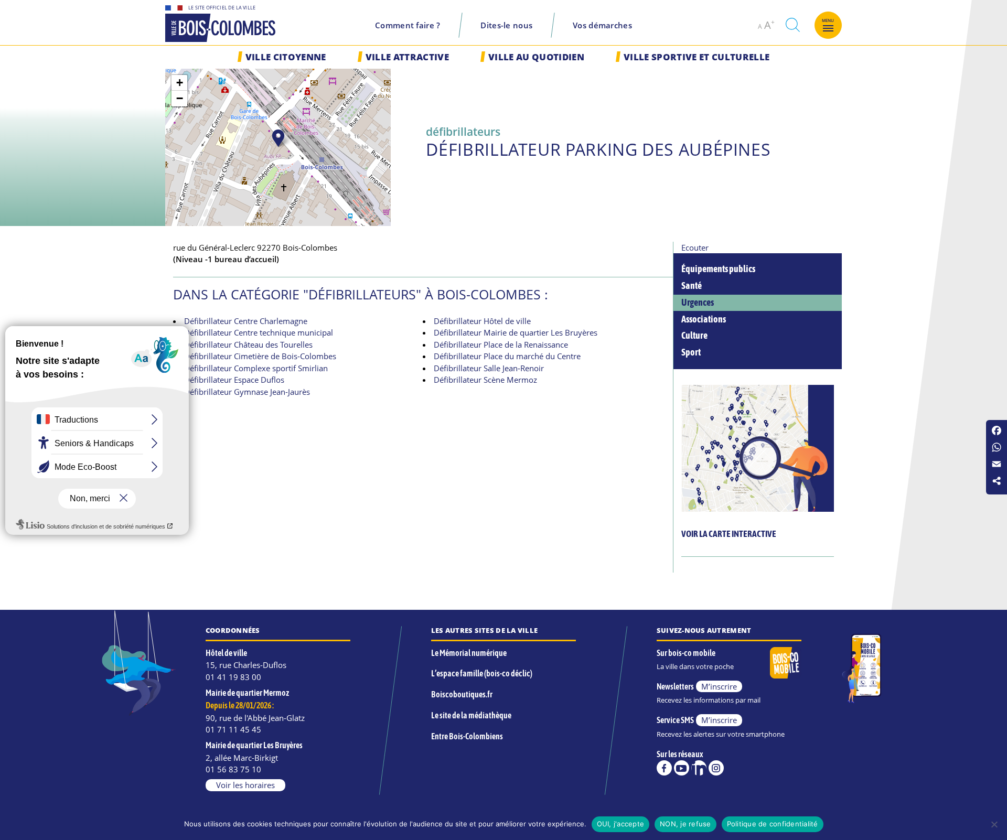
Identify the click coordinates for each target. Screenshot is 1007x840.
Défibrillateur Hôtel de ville (482, 321)
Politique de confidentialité (772, 824)
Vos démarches (602, 25)
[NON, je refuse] (994, 824)
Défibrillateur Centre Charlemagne (245, 321)
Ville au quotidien (536, 57)
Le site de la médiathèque (471, 715)
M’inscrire (719, 686)
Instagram (716, 768)
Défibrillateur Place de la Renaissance (501, 344)
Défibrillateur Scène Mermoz (485, 379)
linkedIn (698, 768)
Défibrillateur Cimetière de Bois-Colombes (260, 356)
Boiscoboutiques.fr (461, 694)
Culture (694, 335)
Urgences (697, 302)
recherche (792, 25)
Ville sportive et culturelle (696, 57)
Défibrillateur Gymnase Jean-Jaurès (247, 391)
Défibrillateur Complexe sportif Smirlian (256, 368)
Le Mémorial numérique (469, 653)
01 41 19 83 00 (233, 677)
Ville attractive (407, 57)
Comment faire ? (408, 25)
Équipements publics (718, 269)
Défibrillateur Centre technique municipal (258, 332)
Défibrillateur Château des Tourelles (248, 344)
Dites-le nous (506, 25)
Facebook (664, 768)
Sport (691, 352)
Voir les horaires (245, 785)
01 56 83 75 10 (233, 769)
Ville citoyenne (285, 57)
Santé (691, 286)
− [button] (179, 98)
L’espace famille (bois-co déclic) (481, 673)
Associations (703, 319)
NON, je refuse (685, 824)
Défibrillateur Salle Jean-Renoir (489, 368)
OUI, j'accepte (621, 824)
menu (828, 20)
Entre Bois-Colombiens (467, 736)
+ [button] (179, 82)
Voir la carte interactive (728, 534)
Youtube (681, 768)
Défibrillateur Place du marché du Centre (507, 356)
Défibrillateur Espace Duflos (234, 379)
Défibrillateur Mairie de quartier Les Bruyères (515, 332)
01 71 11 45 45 (233, 729)
